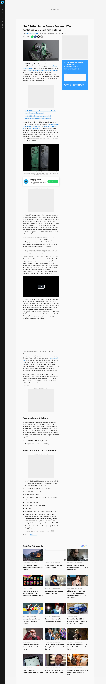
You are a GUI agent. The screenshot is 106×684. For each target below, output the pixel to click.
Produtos (34, 23)
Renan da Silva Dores (31, 33)
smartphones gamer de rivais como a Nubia (42, 70)
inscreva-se (75, 79)
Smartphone (41, 23)
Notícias (29, 23)
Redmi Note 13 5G (34, 128)
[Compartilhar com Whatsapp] (32, 36)
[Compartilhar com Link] (41, 36)
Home (24, 23)
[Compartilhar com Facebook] (35, 36)
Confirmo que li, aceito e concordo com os (75, 86)
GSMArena (33, 535)
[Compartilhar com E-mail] (38, 36)
